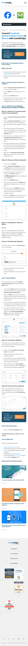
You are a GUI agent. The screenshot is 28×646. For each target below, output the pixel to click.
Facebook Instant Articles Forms (12, 447)
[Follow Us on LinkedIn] (13, 639)
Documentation (7, 24)
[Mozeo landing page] (20, 15)
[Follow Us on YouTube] (18, 639)
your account (18, 455)
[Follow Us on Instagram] (8, 639)
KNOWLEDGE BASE (15, 454)
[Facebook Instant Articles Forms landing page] (8, 15)
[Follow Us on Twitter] (23, 639)
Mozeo (5, 450)
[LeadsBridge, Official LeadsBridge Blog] (7, 3)
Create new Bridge (9, 74)
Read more (4, 483)
